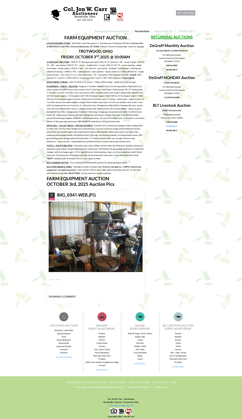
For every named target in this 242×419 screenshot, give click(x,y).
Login (173, 382)
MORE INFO (102, 370)
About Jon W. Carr (139, 382)
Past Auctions (117, 382)
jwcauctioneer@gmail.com (121, 405)
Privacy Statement (139, 387)
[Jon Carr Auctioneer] (87, 13)
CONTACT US (159, 382)
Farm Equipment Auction (76, 199)
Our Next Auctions (64, 357)
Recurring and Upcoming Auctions (85, 382)
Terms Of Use (161, 387)
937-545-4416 (185, 12)
